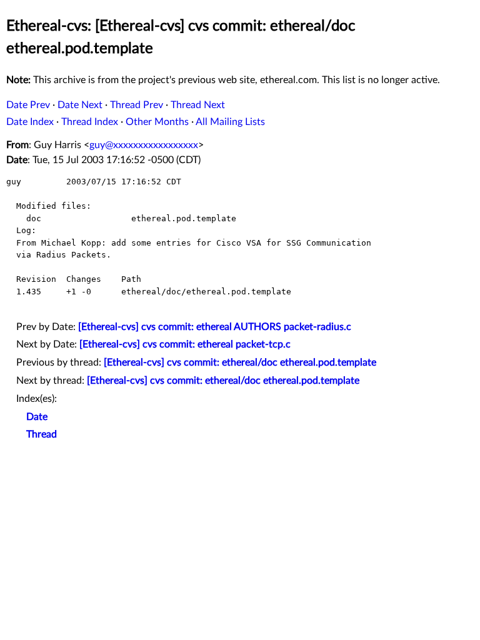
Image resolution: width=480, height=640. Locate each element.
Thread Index (89, 122)
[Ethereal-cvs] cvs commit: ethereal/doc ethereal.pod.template (240, 363)
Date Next (80, 105)
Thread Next (198, 105)
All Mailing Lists (230, 122)
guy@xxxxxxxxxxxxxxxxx (143, 145)
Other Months (157, 122)
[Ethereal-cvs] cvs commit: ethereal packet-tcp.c (185, 344)
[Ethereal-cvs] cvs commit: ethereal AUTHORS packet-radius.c (214, 327)
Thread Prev (136, 105)
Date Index (30, 122)
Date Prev (28, 105)
